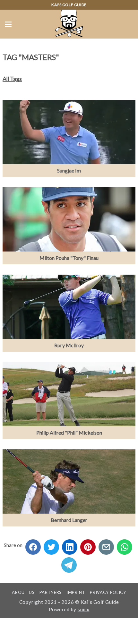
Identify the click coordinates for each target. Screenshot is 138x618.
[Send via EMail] (106, 545)
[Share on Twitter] (51, 545)
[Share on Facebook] (33, 545)
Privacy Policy (108, 592)
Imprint (75, 592)
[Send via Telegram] (69, 563)
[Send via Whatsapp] (124, 545)
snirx (84, 609)
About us (23, 592)
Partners (50, 592)
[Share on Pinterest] (88, 545)
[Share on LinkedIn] (69, 545)
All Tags (12, 78)
